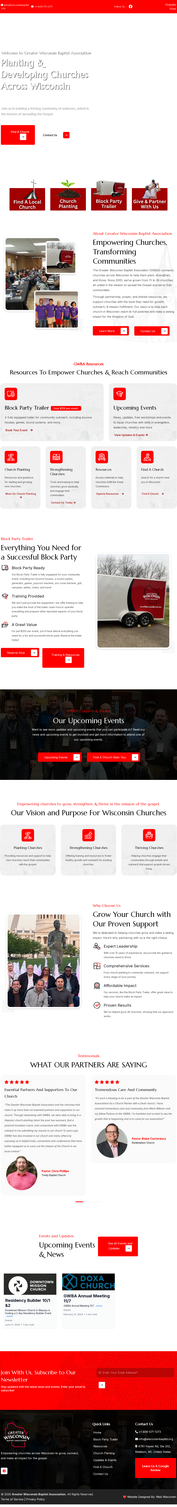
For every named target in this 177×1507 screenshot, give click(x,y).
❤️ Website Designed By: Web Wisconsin (149, 1497)
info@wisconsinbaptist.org (156, 1439)
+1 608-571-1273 (150, 1431)
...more (9, 1316)
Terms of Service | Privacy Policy (23, 1499)
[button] (172, 1075)
